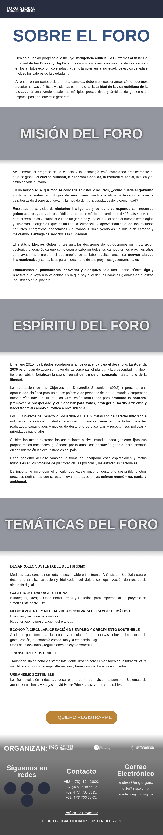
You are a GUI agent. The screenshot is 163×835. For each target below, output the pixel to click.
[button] (144, 9)
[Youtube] (27, 800)
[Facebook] (10, 788)
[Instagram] (44, 788)
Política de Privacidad (81, 813)
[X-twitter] (27, 788)
